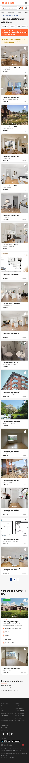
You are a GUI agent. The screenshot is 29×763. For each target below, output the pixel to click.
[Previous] (7, 579)
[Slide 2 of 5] (13, 64)
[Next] (21, 579)
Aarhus (19, 12)
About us (3, 705)
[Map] (26, 8)
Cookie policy (4, 715)
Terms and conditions (20, 718)
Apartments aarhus (6, 688)
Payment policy (5, 718)
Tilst (18, 26)
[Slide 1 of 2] (14, 359)
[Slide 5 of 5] (16, 64)
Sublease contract (19, 710)
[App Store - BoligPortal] (16, 741)
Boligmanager (4, 725)
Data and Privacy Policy (7, 713)
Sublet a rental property (21, 713)
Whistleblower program (7, 720)
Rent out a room (19, 705)
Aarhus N (25, 26)
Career (3, 723)
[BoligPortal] (8, 3)
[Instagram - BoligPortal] (12, 734)
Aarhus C (5, 26)
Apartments (11, 12)
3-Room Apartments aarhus (9, 690)
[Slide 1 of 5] (12, 64)
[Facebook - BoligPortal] (3, 734)
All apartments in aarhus (10, 15)
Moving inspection (19, 708)
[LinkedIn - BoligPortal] (8, 734)
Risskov (12, 26)
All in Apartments (6, 685)
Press (2, 710)
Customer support (19, 715)
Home (2, 12)
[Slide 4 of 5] (15, 64)
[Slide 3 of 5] (14, 64)
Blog (2, 708)
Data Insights (4, 727)
